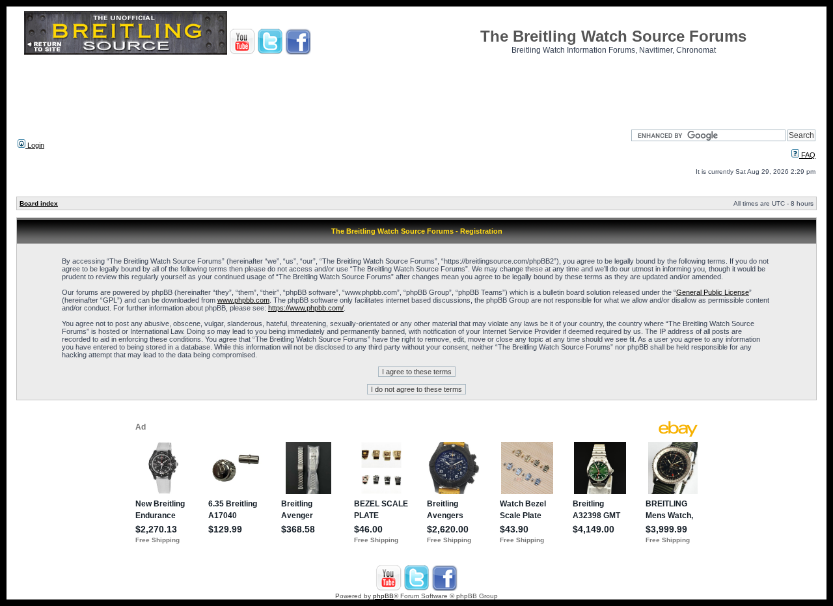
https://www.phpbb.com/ (306, 308)
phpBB (383, 595)
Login (34, 145)
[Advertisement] (416, 88)
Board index (39, 203)
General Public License (712, 292)
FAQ (807, 155)
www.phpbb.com (243, 300)
